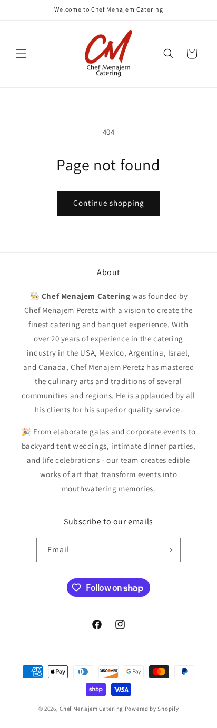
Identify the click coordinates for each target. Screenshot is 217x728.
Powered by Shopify (152, 708)
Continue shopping (108, 203)
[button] (21, 53)
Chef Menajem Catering (91, 708)
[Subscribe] (168, 550)
